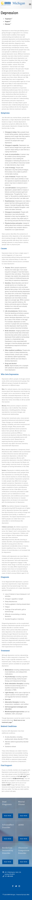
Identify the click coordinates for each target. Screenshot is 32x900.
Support (7, 21)
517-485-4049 (21, 776)
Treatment (8, 19)
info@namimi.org (18, 778)
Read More (7, 816)
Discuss (7, 24)
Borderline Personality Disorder (7, 850)
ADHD (21, 825)
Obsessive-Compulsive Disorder (23, 850)
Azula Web (26, 894)
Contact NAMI (6, 785)
